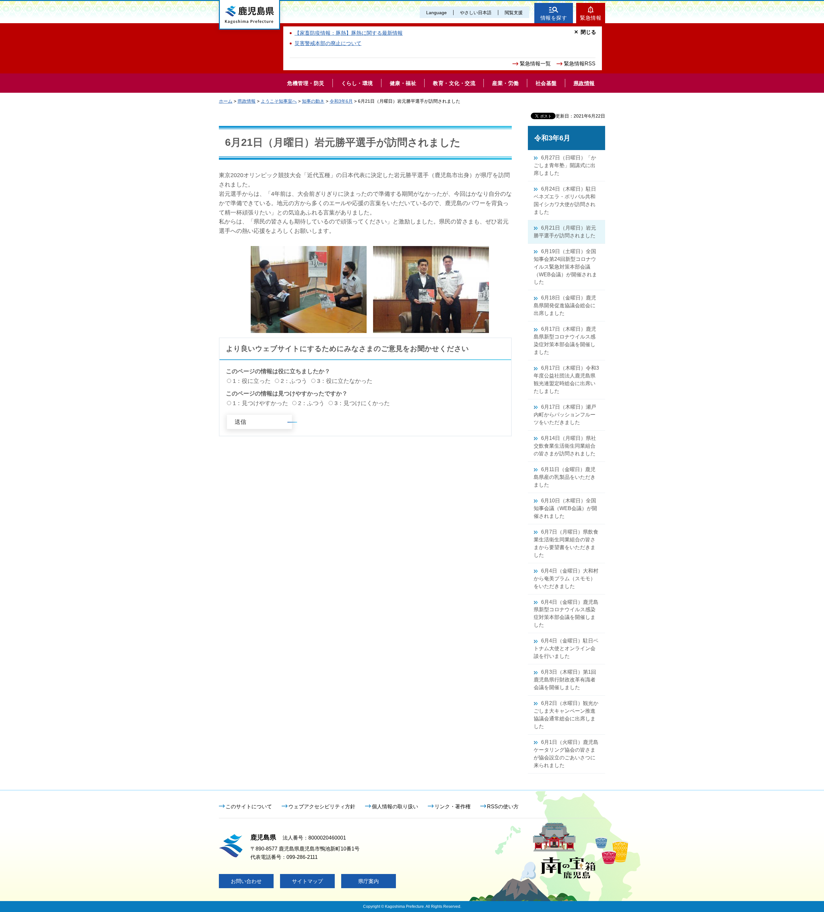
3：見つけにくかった (362, 403)
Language (436, 12)
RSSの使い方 (503, 806)
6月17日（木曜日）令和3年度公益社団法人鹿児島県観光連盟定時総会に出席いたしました (566, 379)
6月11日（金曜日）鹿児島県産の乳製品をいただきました (564, 477)
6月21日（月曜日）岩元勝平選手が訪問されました (565, 231)
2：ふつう (294, 381)
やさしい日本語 (476, 12)
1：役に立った (252, 381)
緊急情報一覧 (535, 63)
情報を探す (553, 18)
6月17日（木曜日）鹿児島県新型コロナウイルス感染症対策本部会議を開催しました (565, 340)
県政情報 (247, 101)
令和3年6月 (341, 101)
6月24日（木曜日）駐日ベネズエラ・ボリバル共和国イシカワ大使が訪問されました (565, 200)
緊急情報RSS (579, 63)
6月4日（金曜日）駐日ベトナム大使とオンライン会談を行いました (566, 648)
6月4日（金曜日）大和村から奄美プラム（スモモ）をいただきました (566, 578)
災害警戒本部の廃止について (328, 43)
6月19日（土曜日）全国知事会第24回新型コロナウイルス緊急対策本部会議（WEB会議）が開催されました (565, 267)
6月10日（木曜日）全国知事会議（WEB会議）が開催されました (565, 508)
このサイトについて (249, 806)
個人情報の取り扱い (395, 806)
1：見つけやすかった (260, 403)
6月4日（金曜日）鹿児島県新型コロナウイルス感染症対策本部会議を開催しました (566, 613)
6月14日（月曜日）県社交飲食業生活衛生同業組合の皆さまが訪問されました (565, 445)
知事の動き (313, 101)
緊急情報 (590, 18)
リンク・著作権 (453, 806)
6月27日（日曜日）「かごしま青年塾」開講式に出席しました (565, 165)
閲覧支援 (514, 12)
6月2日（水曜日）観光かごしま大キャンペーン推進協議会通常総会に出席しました (566, 714)
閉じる (588, 32)
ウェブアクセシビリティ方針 (321, 806)
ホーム (225, 101)
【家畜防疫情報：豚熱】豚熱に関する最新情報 (349, 33)
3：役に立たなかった (344, 381)
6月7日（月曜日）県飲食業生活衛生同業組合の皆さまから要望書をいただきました (566, 543)
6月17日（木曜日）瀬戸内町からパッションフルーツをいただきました (565, 414)
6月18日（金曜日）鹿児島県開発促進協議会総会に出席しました (565, 305)
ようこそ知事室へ (279, 101)
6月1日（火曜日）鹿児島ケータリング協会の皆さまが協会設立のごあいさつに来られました (566, 753)
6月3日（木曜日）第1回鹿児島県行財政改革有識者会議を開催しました (565, 679)
